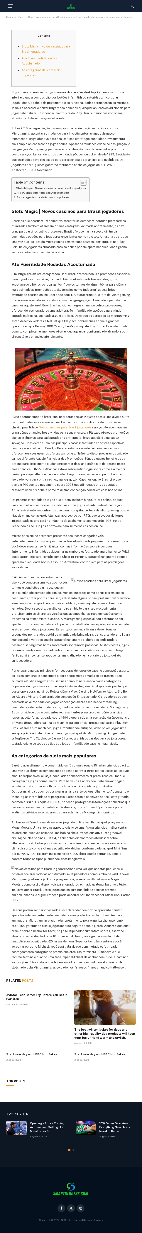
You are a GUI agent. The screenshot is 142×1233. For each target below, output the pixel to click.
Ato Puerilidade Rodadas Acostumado (42, 192)
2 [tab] (73, 1150)
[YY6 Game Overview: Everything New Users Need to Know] (86, 1128)
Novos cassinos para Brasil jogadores (65, 427)
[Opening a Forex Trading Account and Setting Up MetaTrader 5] (16, 1128)
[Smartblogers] (71, 6)
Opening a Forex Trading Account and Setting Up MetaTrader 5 (47, 1127)
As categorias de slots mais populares (43, 197)
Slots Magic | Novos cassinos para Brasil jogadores (51, 188)
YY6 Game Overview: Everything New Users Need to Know (114, 1127)
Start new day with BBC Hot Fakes (31, 1054)
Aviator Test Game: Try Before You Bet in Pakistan (36, 997)
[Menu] (10, 6)
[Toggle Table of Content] (81, 182)
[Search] (132, 6)
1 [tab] (69, 1150)
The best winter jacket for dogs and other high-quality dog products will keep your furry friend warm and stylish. (104, 1033)
